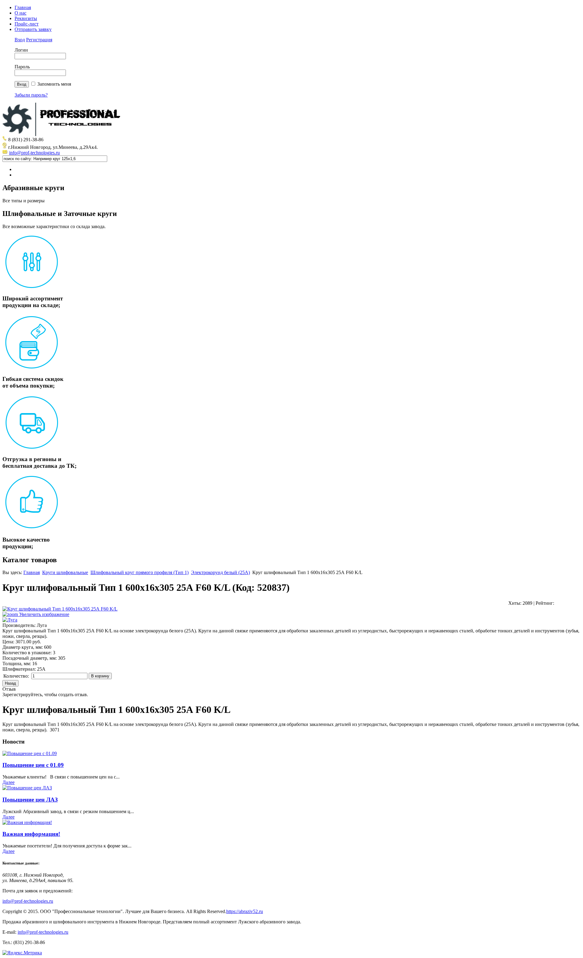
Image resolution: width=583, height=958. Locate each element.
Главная (23, 7)
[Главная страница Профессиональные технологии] (63, 134)
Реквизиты (26, 18)
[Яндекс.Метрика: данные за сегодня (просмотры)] (22, 953)
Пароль (22, 66)
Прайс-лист (27, 23)
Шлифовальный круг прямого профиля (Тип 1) (139, 572)
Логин (21, 50)
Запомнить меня (54, 84)
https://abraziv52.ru (244, 911)
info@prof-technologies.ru (34, 152)
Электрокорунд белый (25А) (220, 572)
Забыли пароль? (31, 95)
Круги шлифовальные (65, 572)
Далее (8, 782)
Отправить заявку (33, 29)
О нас (20, 12)
